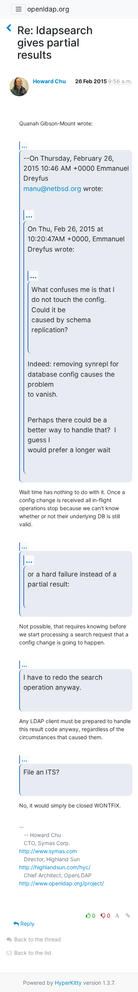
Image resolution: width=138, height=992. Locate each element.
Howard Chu (49, 81)
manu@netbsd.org (52, 189)
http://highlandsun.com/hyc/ (54, 867)
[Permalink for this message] (128, 915)
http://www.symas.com (48, 851)
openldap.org (48, 9)
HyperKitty (68, 982)
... (24, 145)
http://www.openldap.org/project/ (61, 883)
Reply (26, 923)
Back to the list (32, 952)
